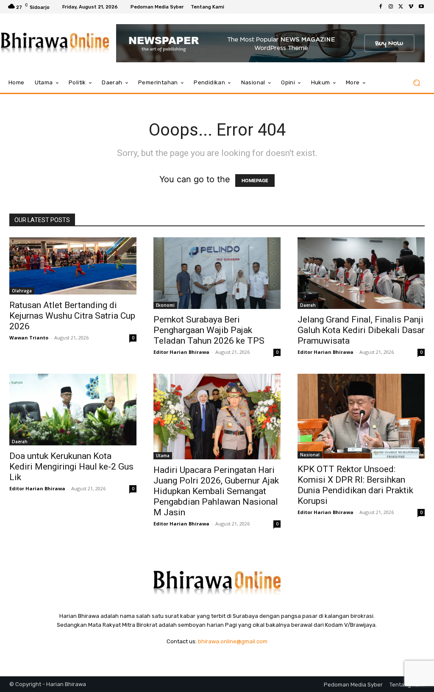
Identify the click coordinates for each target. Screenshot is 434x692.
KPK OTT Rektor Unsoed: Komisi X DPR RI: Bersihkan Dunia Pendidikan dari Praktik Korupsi (355, 485)
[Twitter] (401, 7)
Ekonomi (165, 305)
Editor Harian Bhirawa (181, 352)
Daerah (308, 305)
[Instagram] (391, 7)
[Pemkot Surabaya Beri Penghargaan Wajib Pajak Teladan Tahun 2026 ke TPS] (217, 273)
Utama (163, 456)
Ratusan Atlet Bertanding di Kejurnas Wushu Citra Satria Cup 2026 (72, 315)
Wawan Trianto (28, 337)
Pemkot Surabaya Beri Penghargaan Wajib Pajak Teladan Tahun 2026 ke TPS (208, 330)
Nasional (310, 455)
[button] (416, 83)
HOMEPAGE (255, 180)
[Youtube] (421, 7)
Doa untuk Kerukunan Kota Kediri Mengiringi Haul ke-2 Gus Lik (71, 466)
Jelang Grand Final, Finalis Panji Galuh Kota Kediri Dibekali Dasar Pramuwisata (361, 330)
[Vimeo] (411, 7)
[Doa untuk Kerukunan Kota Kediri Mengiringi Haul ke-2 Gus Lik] (72, 409)
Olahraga (22, 291)
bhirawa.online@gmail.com (232, 641)
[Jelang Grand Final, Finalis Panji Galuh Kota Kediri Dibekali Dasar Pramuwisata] (361, 273)
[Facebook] (381, 7)
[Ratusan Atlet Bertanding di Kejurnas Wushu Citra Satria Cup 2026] (72, 266)
